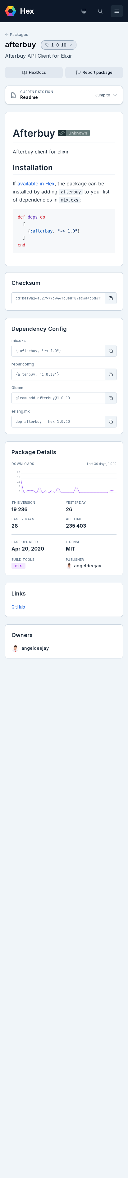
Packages (19, 34)
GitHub (18, 606)
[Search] (100, 11)
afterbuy (20, 44)
